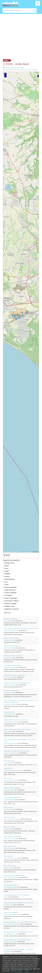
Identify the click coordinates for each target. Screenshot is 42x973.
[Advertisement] (21, 36)
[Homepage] (10, 4)
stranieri (7, 576)
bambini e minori (9, 563)
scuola (6, 584)
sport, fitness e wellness (11, 601)
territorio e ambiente (10, 603)
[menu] (37, 3)
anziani (6, 571)
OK (27, 971)
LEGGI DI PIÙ (16, 971)
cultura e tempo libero (10, 598)
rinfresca (8, 612)
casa (6, 582)
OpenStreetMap (27, 552)
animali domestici (9, 579)
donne (6, 568)
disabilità (7, 573)
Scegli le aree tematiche (11, 560)
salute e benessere (10, 590)
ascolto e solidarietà (10, 592)
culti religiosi (8, 595)
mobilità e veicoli (9, 606)
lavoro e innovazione (10, 587)
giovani (6, 565)
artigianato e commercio (11, 609)
